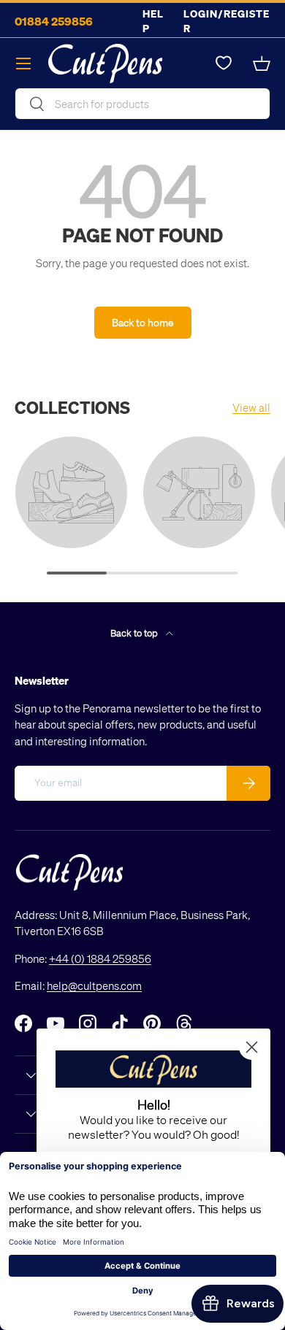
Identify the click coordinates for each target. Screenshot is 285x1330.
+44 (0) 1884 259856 (100, 958)
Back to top (135, 632)
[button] (262, 63)
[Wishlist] (223, 63)
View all (251, 407)
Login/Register (226, 20)
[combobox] (142, 103)
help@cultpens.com (94, 985)
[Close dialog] (252, 1047)
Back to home (143, 322)
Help (153, 20)
